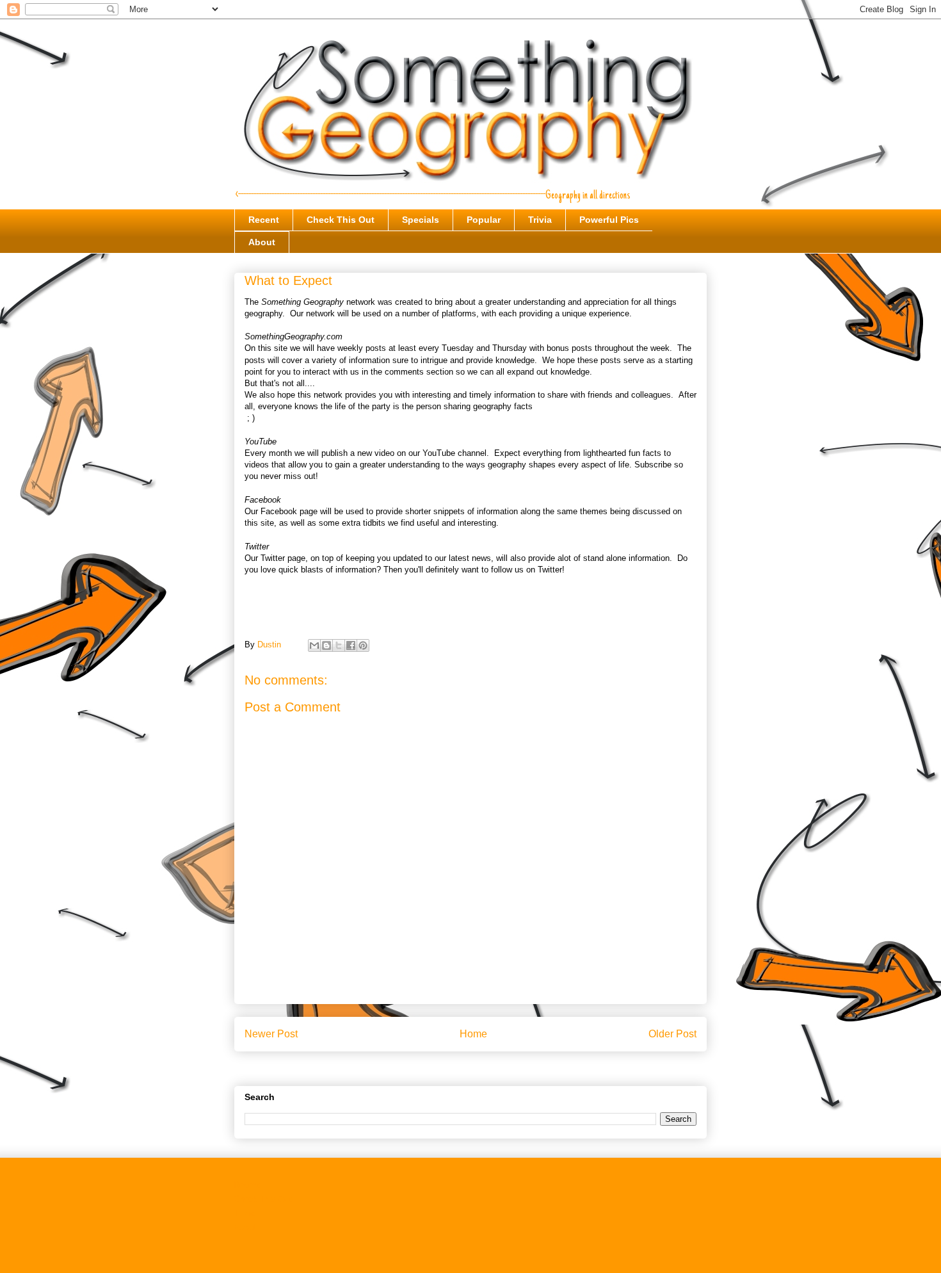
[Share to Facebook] (350, 645)
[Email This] (314, 645)
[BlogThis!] (326, 645)
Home (473, 1033)
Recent (263, 220)
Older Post (672, 1033)
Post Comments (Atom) (496, 1067)
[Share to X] (338, 645)
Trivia (540, 220)
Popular (484, 220)
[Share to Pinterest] (363, 645)
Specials (420, 220)
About (261, 242)
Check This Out (340, 220)
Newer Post (271, 1033)
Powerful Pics (609, 220)
